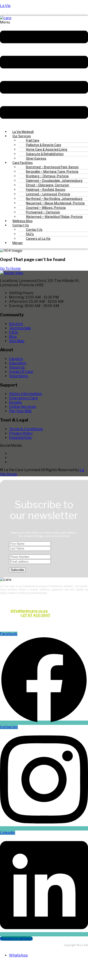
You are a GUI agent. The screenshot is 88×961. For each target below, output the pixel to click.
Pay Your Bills (20, 411)
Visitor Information (25, 394)
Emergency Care (23, 398)
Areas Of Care (21, 372)
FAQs (13, 332)
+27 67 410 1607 (35, 615)
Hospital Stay (20, 437)
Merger (17, 243)
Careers (16, 359)
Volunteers (18, 376)
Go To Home (10, 268)
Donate (15, 402)
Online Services (22, 407)
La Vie (5, 6)
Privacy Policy (21, 433)
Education (17, 363)
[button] (44, 73)
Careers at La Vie (38, 238)
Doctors (16, 324)
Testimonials (20, 328)
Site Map (16, 341)
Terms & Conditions (26, 429)
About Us (17, 367)
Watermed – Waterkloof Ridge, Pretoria (54, 217)
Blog (13, 337)
